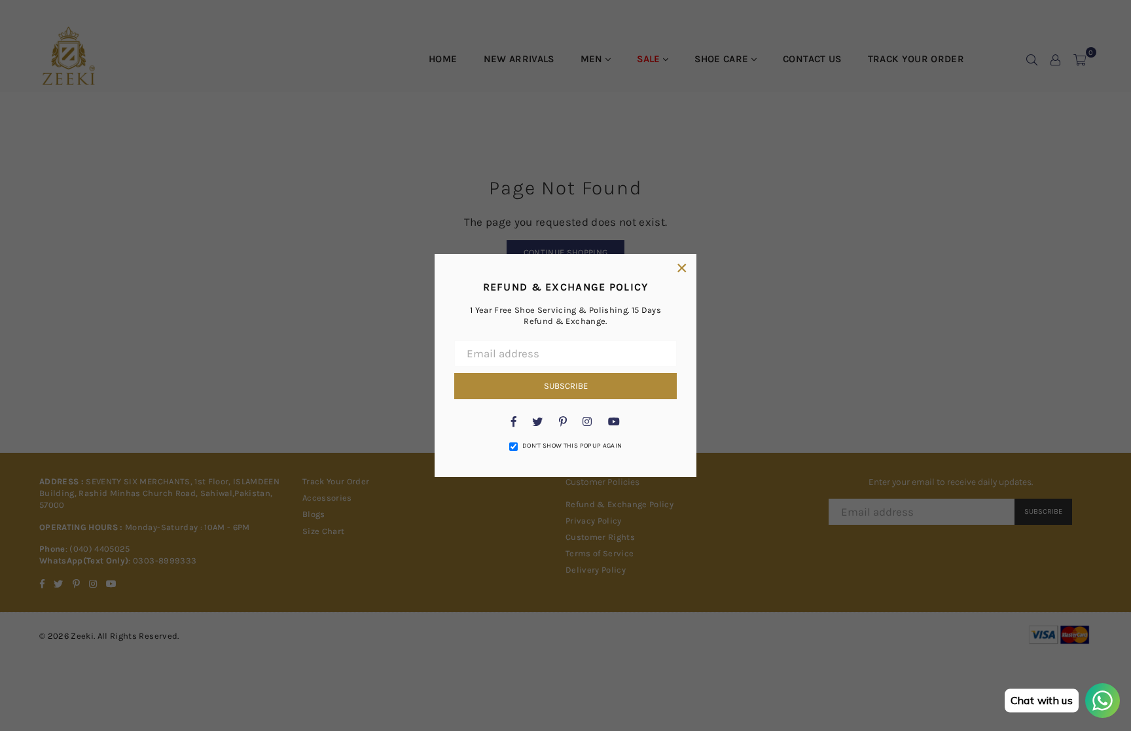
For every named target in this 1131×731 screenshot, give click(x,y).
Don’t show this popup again (572, 446)
